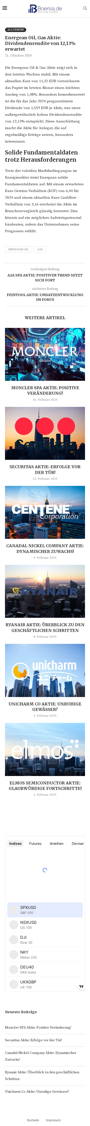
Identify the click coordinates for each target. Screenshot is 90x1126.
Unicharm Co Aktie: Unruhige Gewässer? (37, 1091)
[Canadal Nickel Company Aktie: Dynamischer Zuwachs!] (45, 512)
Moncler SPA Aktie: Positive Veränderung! (38, 1027)
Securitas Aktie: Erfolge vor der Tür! (33, 1040)
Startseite (33, 1120)
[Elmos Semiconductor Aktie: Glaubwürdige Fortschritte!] (45, 749)
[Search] (85, 8)
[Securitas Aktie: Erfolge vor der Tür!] (45, 433)
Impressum (53, 1120)
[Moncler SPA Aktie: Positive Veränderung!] (45, 354)
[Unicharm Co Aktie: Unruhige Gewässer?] (45, 670)
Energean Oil (18, 249)
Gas (39, 249)
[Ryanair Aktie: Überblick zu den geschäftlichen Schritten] (45, 591)
